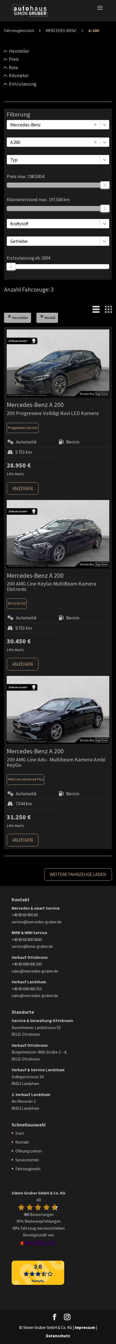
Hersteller (19, 51)
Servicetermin (27, 1159)
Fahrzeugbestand (19, 30)
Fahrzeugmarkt (28, 1168)
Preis (14, 59)
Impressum (85, 1327)
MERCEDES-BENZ (61, 30)
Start (19, 1133)
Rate (13, 67)
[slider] (105, 185)
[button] (104, 124)
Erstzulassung (22, 84)
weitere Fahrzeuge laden (78, 874)
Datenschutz (58, 1335)
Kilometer (19, 76)
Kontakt (22, 1142)
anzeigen (22, 488)
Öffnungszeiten (28, 1151)
